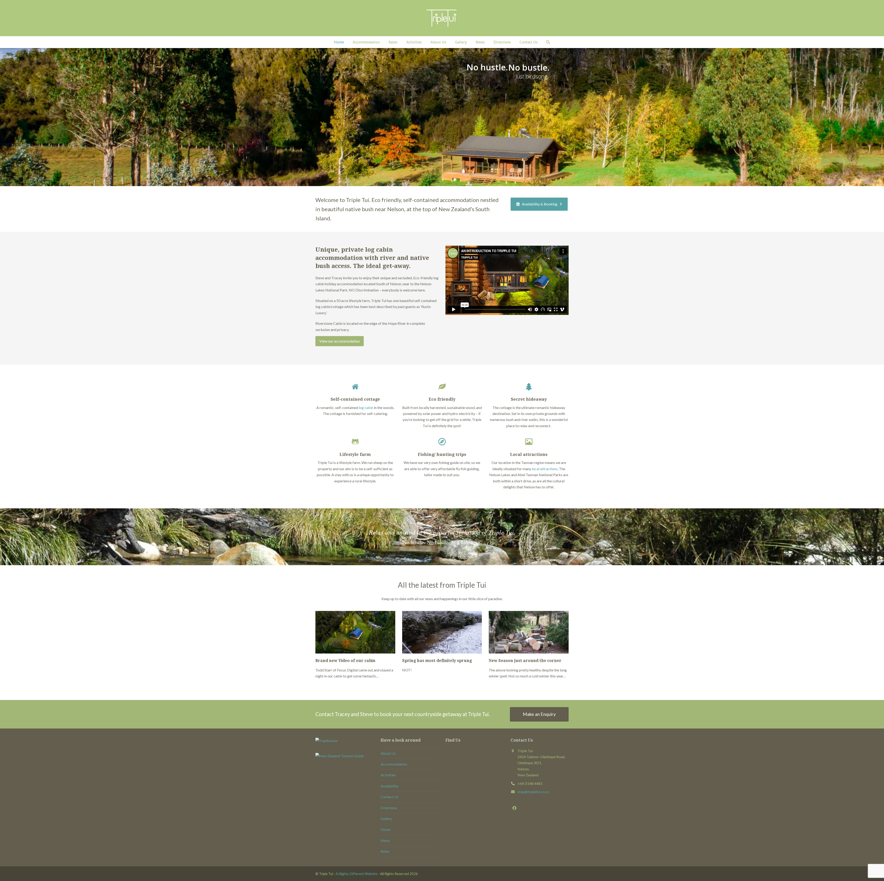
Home (385, 829)
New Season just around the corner (525, 660)
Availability (389, 786)
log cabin (366, 407)
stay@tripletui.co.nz (533, 791)
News (385, 840)
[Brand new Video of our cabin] (355, 632)
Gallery (386, 818)
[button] (548, 42)
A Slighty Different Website (356, 874)
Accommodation (394, 764)
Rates (385, 851)
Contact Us (389, 797)
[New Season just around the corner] (529, 632)
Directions (389, 808)
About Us (388, 753)
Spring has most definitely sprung (437, 660)
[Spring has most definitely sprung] (442, 632)
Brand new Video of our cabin (345, 660)
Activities (388, 775)
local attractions (545, 468)
